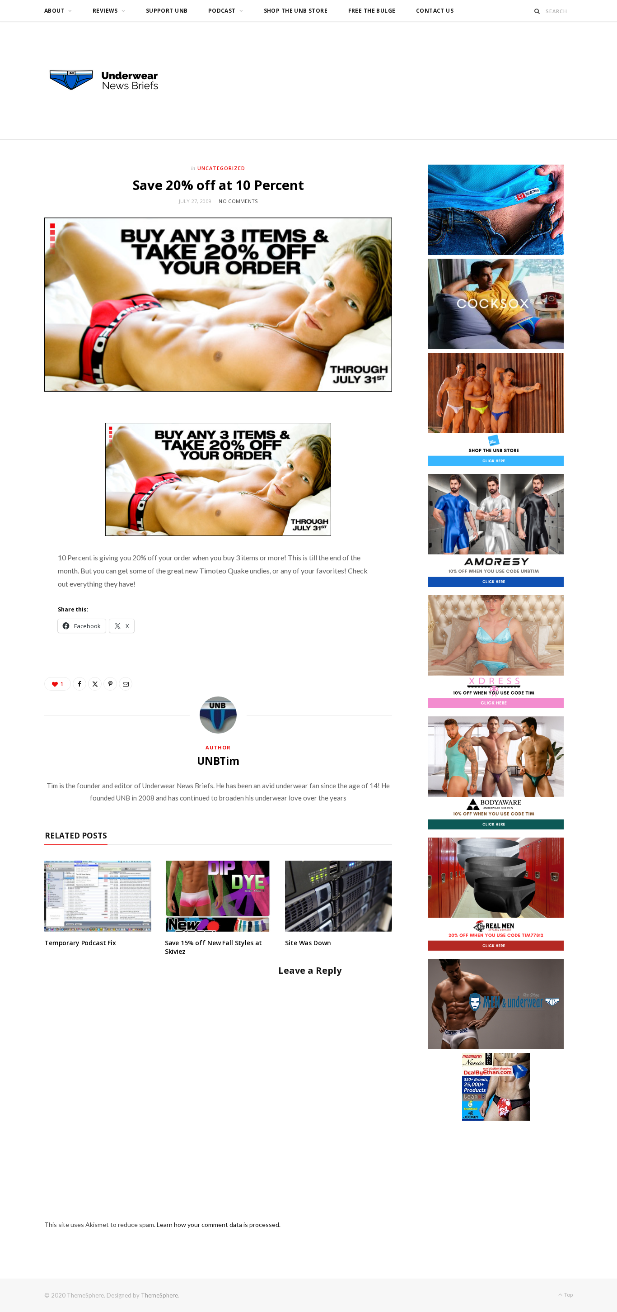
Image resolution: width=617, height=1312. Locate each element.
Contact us (434, 10)
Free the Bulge (372, 10)
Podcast (222, 10)
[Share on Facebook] (79, 684)
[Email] (125, 684)
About (54, 10)
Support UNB (167, 10)
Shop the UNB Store (296, 10)
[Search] (537, 11)
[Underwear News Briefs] (112, 80)
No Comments (238, 201)
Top (568, 1294)
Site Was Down (308, 942)
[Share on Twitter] (95, 684)
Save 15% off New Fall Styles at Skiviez (213, 947)
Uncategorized (221, 168)
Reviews (105, 10)
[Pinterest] (110, 684)
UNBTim (218, 760)
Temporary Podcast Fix (80, 942)
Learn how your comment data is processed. (218, 1224)
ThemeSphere (159, 1295)
